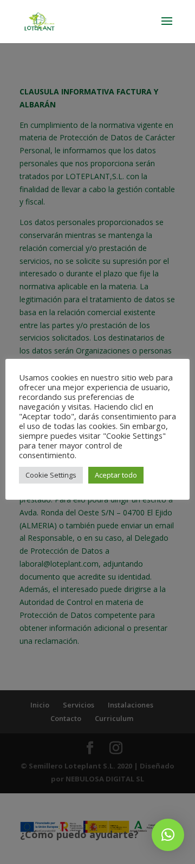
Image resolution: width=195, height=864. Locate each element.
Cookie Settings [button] (50, 475)
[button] (168, 835)
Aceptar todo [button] (116, 475)
